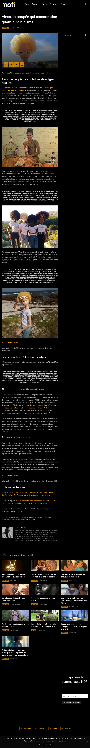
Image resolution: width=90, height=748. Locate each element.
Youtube (68, 728)
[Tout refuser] (87, 742)
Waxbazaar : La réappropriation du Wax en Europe (15, 625)
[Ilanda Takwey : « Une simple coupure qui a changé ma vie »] (45, 615)
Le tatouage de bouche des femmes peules (13, 599)
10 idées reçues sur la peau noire (43, 599)
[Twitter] (11, 64)
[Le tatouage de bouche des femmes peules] (15, 589)
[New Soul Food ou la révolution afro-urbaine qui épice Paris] (15, 565)
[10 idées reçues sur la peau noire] (45, 589)
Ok (39, 744)
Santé (34, 630)
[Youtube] (62, 728)
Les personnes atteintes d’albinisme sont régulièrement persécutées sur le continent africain (29, 406)
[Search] (85, 35)
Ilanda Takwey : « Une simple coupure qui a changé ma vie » (44, 625)
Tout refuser (48, 744)
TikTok (55, 728)
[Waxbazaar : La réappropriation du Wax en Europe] (15, 615)
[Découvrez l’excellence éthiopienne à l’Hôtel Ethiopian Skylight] (74, 615)
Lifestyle (5, 28)
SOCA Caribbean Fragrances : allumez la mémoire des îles (44, 575)
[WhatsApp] (22, 64)
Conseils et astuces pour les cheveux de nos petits (73, 575)
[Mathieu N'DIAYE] (7, 534)
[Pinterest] (16, 64)
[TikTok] (50, 728)
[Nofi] (10, 4)
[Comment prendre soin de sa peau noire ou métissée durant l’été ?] (74, 589)
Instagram (42, 728)
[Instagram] (86, 4)
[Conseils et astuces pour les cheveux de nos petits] (74, 565)
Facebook (27, 728)
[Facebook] (82, 4)
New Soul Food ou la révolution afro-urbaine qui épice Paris (15, 575)
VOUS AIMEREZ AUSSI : (10, 342)
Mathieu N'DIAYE (20, 528)
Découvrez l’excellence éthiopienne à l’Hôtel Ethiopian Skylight (74, 626)
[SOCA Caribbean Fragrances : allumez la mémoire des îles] (45, 565)
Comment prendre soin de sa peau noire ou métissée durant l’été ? (74, 600)
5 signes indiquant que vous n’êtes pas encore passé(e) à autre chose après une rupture (15, 653)
